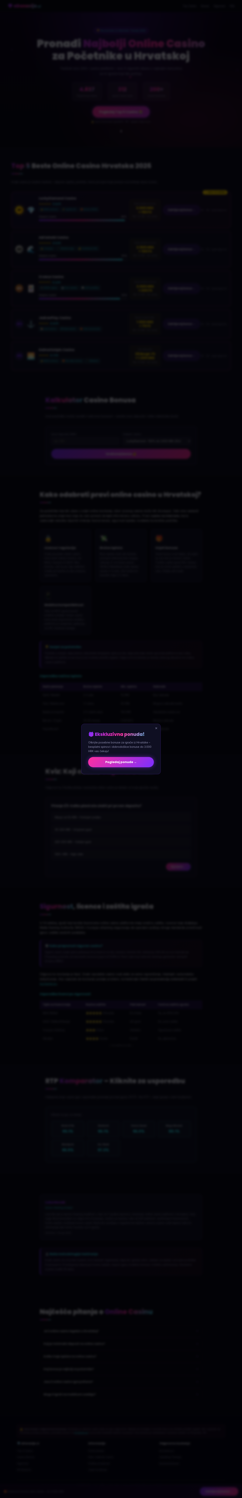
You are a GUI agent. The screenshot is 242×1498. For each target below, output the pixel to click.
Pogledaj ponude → (121, 762)
